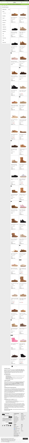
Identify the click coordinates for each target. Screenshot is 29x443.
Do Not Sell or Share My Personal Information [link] (16, 435)
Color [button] (3, 33)
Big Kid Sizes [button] (4, 31)
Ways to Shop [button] (4, 42)
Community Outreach (16, 426)
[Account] (21, 2)
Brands (22, 425)
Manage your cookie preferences (4, 439)
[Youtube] (11, 425)
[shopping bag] (27, 2)
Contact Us (15, 414)
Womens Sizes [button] (4, 20)
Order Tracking (4, 0)
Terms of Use (8, 419)
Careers (15, 425)
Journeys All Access (23, 415)
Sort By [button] (3, 11)
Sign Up (3, 414)
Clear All (9, 9)
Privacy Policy (15, 427)
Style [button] (3, 40)
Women (22, 426)
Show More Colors (13, 19)
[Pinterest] (5, 425)
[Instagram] (6, 425)
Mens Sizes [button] (4, 22)
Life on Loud (22, 414)
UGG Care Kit (15, 399)
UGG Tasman (7, 379)
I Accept (25, 438)
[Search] (7, 2)
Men (21, 427)
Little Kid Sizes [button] (4, 29)
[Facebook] (8, 425)
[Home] (14, 2)
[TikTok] (3, 425)
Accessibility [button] (26, 0)
